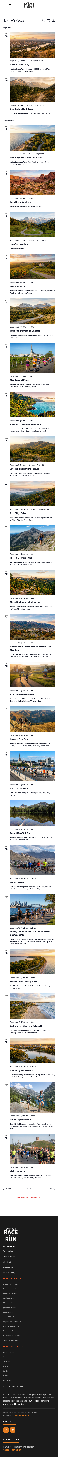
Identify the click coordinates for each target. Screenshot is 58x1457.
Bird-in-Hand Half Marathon (22, 694)
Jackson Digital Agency (20, 1415)
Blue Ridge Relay (18, 513)
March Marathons (10, 1293)
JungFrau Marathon (19, 244)
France (6, 1375)
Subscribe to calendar (27, 1197)
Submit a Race (9, 1256)
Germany (7, 1380)
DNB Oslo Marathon (19, 788)
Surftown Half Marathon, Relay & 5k (26, 1025)
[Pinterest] (12, 1430)
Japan (5, 1366)
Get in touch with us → (14, 1450)
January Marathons (10, 1284)
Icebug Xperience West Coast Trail (26, 157)
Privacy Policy (9, 1272)
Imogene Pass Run (19, 739)
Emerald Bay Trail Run (20, 833)
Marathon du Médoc (19, 380)
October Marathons (11, 1326)
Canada (6, 1357)
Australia (6, 1361)
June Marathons (9, 1307)
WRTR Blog (8, 1251)
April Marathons (9, 1298)
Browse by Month (12, 1278)
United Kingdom (9, 1352)
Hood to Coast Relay (19, 64)
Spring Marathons (10, 1340)
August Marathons (10, 1317)
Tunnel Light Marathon (20, 1119)
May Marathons (9, 1303)
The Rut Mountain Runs (21, 557)
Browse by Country (13, 1346)
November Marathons (12, 1331)
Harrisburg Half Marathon (21, 1070)
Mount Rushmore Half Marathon (25, 602)
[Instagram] (6, 1430)
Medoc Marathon (18, 286)
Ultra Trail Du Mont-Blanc (21, 108)
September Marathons (12, 1321)
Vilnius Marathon (17, 1171)
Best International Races (13, 1386)
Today (29, 1189)
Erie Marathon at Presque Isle (23, 981)
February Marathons (11, 1289)
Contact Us (8, 1267)
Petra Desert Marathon (20, 201)
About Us (7, 1262)
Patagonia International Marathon (25, 330)
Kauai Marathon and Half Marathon (26, 424)
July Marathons (9, 1312)
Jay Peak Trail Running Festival (24, 468)
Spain (5, 1371)
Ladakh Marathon (18, 882)
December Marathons (12, 1335)
